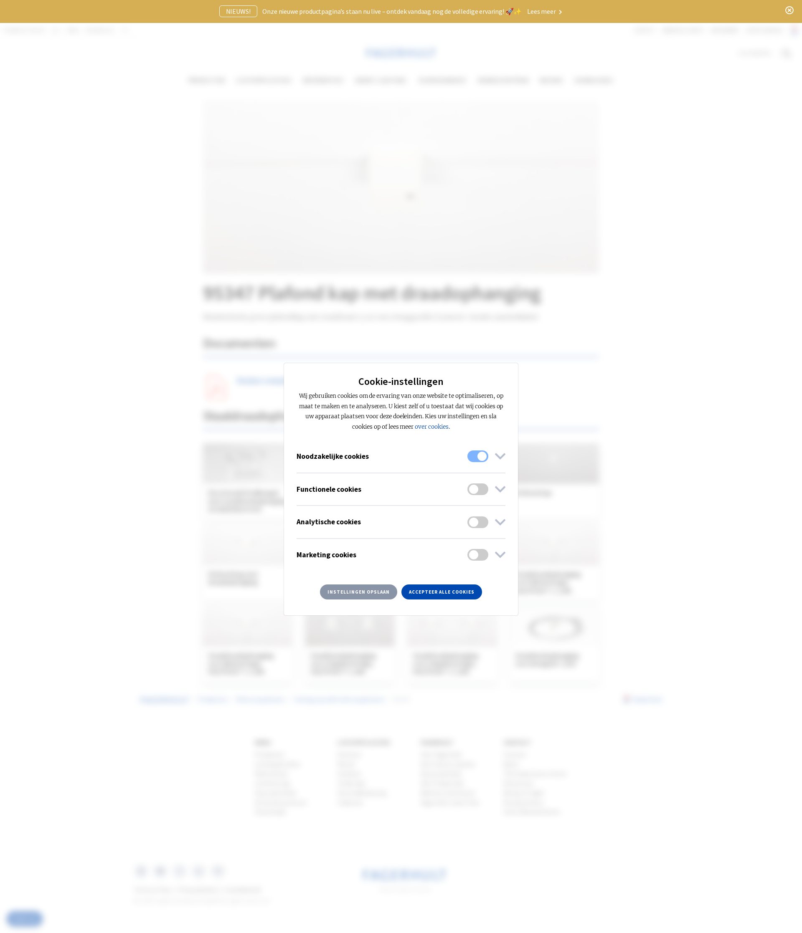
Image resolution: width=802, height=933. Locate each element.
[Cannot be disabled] (477, 456)
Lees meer (542, 11)
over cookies (432, 426)
